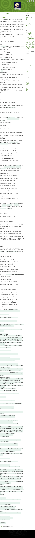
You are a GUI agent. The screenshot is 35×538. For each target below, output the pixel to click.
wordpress (28, 41)
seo (27, 39)
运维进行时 (27, 75)
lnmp (2, 15)
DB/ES (26, 19)
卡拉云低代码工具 (28, 83)
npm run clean (28, 51)
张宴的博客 (27, 84)
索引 (30, 46)
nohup (27, 38)
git (32, 33)
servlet (30, 39)
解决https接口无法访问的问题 (29, 67)
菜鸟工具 (27, 89)
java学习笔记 (31, 34)
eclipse (29, 33)
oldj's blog (27, 81)
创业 (28, 43)
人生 (31, 41)
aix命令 (27, 32)
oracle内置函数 (31, 38)
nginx (32, 37)
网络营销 (28, 47)
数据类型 (30, 44)
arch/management (28, 17)
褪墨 (26, 90)
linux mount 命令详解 (4, 13)
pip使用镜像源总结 (28, 63)
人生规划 (29, 42)
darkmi (6, 15)
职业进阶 (32, 47)
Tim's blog (27, 82)
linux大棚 (27, 71)
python (27, 26)
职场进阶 (27, 48)
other (26, 25)
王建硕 (26, 88)
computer (27, 18)
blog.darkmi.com (17, 9)
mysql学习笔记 (28, 37)
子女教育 (31, 43)
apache (30, 32)
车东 (26, 91)
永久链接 (1, 526)
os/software (27, 24)
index (27, 34)
